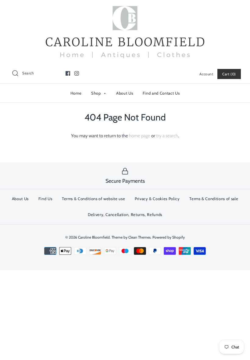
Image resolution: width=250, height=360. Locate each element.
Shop (98, 93)
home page (139, 136)
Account (206, 74)
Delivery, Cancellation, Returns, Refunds (125, 214)
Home (76, 93)
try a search (167, 136)
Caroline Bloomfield (94, 237)
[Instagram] (76, 73)
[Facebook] (68, 73)
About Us (124, 93)
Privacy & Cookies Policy (157, 198)
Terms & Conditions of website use (93, 198)
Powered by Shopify (168, 237)
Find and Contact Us (161, 93)
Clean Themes (139, 237)
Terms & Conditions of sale (213, 198)
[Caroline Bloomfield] (125, 10)
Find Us (45, 198)
